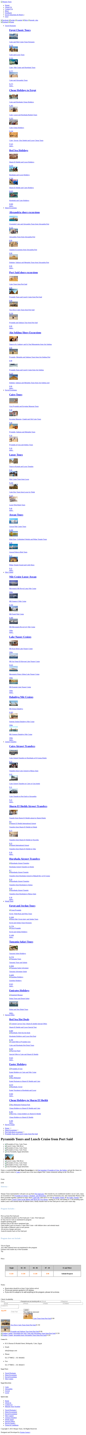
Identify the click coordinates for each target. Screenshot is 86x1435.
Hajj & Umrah (10, 1125)
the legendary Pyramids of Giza (48, 1170)
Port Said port (39, 1194)
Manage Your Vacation (12, 1406)
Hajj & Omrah (10, 1423)
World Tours (9, 901)
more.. (11, 86)
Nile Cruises (9, 572)
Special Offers (9, 1015)
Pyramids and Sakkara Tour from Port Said (24, 1331)
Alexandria (8, 1389)
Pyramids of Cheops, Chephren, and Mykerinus (30, 1196)
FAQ (6, 17)
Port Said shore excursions (14, 1132)
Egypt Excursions (11, 390)
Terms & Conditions (11, 1425)
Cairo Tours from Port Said (42, 1318)
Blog (6, 11)
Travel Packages (10, 26)
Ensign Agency (25, 1432)
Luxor (7, 1393)
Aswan (7, 1391)
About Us (8, 7)
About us (8, 1403)
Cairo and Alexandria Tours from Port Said (41, 1333)
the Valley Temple (73, 1197)
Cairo (18, 1172)
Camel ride (36, 1197)
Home (7, 5)
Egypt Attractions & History (14, 15)
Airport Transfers (10, 742)
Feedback (8, 13)
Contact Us (8, 9)
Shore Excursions (11, 208)
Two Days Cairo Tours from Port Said (23, 1325)
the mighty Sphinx (59, 1197)
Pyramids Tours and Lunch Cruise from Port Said (21, 1134)
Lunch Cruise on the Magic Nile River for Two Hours (30, 1199)
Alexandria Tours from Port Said (35, 1335)
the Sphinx (63, 1170)
